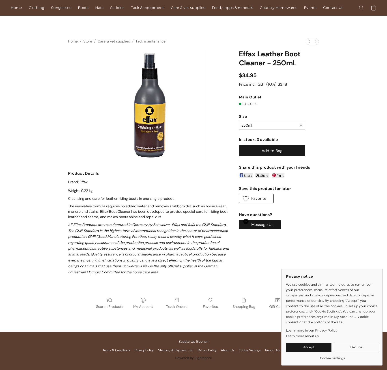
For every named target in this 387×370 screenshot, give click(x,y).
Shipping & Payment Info (175, 350)
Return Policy (207, 350)
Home (16, 8)
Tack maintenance (150, 41)
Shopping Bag (244, 306)
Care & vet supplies (188, 8)
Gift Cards (277, 306)
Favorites (210, 306)
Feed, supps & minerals (232, 8)
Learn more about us (302, 336)
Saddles (117, 8)
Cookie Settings (250, 350)
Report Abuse (274, 350)
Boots (83, 8)
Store (87, 41)
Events (310, 8)
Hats (99, 8)
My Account (143, 306)
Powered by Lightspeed (193, 358)
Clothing (36, 8)
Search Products (109, 306)
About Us (227, 350)
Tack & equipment (147, 8)
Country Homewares (278, 8)
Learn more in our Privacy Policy (311, 330)
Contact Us (333, 8)
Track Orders (176, 306)
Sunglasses (61, 8)
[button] (361, 8)
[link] (332, 356)
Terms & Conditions (116, 350)
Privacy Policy (144, 350)
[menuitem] (309, 41)
